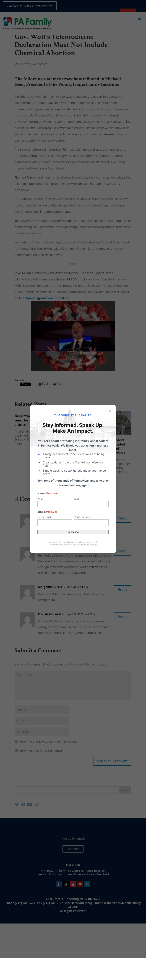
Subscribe (73, 531)
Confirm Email (82, 517)
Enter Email (44, 517)
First (40, 498)
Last (76, 498)
